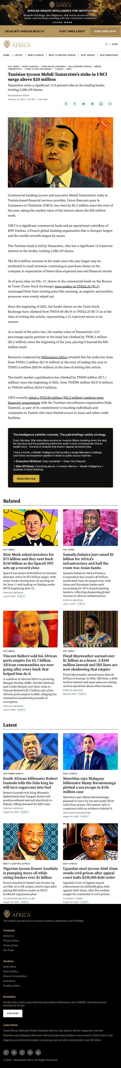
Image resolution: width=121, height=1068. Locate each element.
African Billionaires (54, 66)
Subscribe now (105, 31)
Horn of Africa (10, 971)
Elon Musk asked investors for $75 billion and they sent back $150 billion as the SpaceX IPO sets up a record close (28, 561)
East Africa (88, 55)
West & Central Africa (62, 55)
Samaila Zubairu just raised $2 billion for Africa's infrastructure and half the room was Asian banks (88, 561)
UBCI (69, 69)
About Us (8, 936)
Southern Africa (110, 55)
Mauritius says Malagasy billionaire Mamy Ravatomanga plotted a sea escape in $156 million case (89, 785)
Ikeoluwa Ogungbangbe (77, 813)
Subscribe (13, 1013)
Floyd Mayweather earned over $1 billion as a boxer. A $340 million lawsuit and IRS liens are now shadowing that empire (90, 662)
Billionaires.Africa (54, 357)
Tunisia (59, 69)
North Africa (36, 55)
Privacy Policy (11, 940)
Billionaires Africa (80, 66)
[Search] (106, 44)
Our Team (8, 950)
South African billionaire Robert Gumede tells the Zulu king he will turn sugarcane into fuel (30, 783)
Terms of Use (10, 945)
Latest (18, 55)
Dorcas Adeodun (13, 592)
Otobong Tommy (73, 898)
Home (6, 55)
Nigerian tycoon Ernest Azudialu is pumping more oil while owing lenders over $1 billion (30, 873)
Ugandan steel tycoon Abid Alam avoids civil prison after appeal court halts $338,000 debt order (90, 873)
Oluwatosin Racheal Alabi (19, 898)
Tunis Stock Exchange (38, 69)
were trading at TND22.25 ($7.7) (77, 286)
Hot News (13, 66)
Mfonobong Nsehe (18, 95)
